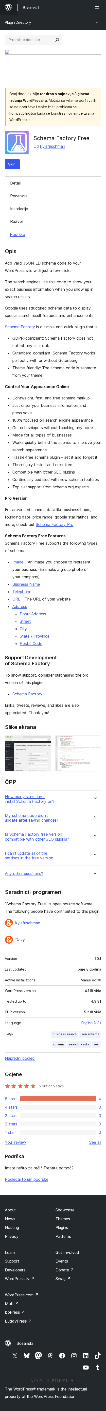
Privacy (11, 1236)
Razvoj (16, 221)
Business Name (26, 584)
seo (96, 1044)
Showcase (64, 1209)
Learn (10, 1252)
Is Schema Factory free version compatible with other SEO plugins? (37, 836)
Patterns (63, 1236)
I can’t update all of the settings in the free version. (29, 855)
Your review (15, 1142)
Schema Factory (20, 326)
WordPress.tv (19, 1278)
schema (59, 1044)
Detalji (15, 183)
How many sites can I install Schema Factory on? (29, 799)
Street (25, 621)
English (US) (91, 1023)
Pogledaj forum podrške (26, 1179)
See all (95, 1142)
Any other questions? (24, 873)
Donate (64, 1269)
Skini (12, 164)
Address (19, 606)
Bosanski (25, 1343)
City (23, 628)
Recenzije (19, 195)
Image (17, 562)
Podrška (17, 234)
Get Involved (67, 1252)
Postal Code (31, 643)
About (10, 1209)
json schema (90, 1034)
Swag (63, 1278)
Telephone (21, 591)
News (10, 1218)
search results (79, 1044)
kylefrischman (52, 146)
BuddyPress (18, 1321)
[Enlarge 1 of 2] (44, 742)
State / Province (35, 636)
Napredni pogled (20, 1058)
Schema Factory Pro (54, 524)
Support (12, 1261)
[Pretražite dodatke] (57, 40)
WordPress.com (21, 1294)
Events (61, 1261)
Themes (62, 1218)
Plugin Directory (18, 22)
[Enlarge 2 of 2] (94, 742)
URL (16, 599)
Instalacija (19, 208)
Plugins (61, 1227)
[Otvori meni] (98, 7)
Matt (12, 1303)
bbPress (15, 1312)
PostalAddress (33, 613)
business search (65, 1034)
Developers (15, 1269)
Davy (20, 939)
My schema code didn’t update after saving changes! (31, 818)
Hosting (12, 1227)
